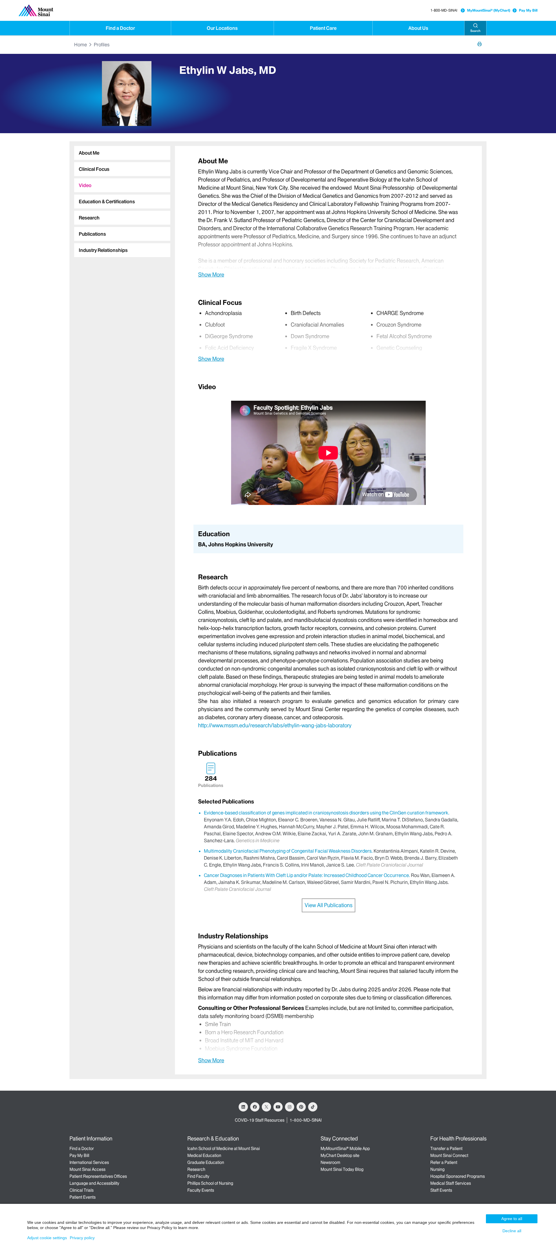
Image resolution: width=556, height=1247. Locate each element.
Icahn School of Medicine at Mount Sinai (223, 1148)
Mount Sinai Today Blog (342, 1169)
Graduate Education (205, 1162)
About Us (418, 28)
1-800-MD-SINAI (443, 10)
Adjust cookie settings (47, 1237)
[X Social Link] (266, 1107)
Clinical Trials (82, 1190)
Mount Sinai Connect (449, 1155)
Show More (211, 274)
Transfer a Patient (446, 1148)
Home (80, 44)
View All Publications (328, 905)
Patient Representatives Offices (98, 1176)
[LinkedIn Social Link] (243, 1107)
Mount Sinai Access (87, 1169)
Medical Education (204, 1155)
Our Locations (222, 28)
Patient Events (83, 1197)
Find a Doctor (120, 28)
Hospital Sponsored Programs (457, 1176)
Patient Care (323, 28)
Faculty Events (200, 1190)
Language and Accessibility (94, 1183)
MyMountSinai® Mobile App (345, 1148)
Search (475, 31)
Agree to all (511, 1218)
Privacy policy (82, 1237)
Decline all (511, 1230)
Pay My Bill (528, 10)
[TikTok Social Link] (312, 1107)
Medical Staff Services (450, 1183)
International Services (89, 1162)
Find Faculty (198, 1176)
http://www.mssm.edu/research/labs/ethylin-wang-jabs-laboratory (275, 725)
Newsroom (330, 1162)
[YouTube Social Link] (278, 1107)
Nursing (437, 1169)
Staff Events (441, 1190)
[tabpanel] (328, 217)
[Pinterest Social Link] (301, 1107)
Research (196, 1169)
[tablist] (120, 199)
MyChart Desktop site (340, 1155)
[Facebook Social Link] (254, 1107)
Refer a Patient (443, 1162)
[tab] (122, 153)
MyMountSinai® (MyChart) (488, 10)
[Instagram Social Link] (289, 1107)
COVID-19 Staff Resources (259, 1120)
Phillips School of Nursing (210, 1183)
